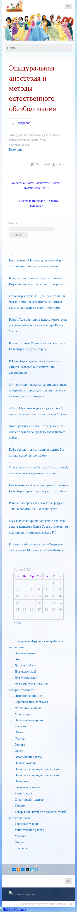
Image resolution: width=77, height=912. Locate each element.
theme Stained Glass (60, 903)
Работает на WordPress (34, 903)
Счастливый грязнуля (29, 799)
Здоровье (24, 123)
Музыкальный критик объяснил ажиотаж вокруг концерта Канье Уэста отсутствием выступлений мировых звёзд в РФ (38, 526)
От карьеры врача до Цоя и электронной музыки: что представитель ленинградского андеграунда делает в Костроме (37, 301)
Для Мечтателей (26, 677)
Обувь (19, 732)
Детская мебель (25, 665)
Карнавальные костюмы (31, 702)
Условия (20, 836)
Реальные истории (27, 787)
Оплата (20, 744)
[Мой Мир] (23, 869)
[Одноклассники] (19, 869)
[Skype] (32, 869)
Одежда (20, 738)
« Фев (17, 622)
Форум (19, 842)
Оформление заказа (28, 757)
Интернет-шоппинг (28, 695)
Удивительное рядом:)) (30, 830)
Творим (20, 805)
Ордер (19, 750)
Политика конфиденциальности (37, 769)
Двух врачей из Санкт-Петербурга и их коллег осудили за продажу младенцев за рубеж (37, 431)
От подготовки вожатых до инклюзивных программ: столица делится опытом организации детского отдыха (38, 390)
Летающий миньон (28, 708)
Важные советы (25, 653)
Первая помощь (25, 763)
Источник (16, 149)
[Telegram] (36, 869)
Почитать (21, 781)
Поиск (13, 223)
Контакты (21, 848)
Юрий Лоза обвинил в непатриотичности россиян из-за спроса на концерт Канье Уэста (38, 325)
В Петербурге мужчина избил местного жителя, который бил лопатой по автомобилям (36, 367)
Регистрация (23, 793)
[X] (28, 869)
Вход (18, 659)
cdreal (60, 164)
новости (20, 726)
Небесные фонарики (29, 720)
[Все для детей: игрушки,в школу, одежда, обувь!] (14, 6)
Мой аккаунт (24, 714)
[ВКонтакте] (14, 869)
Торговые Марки (26, 823)
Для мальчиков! (25, 671)
